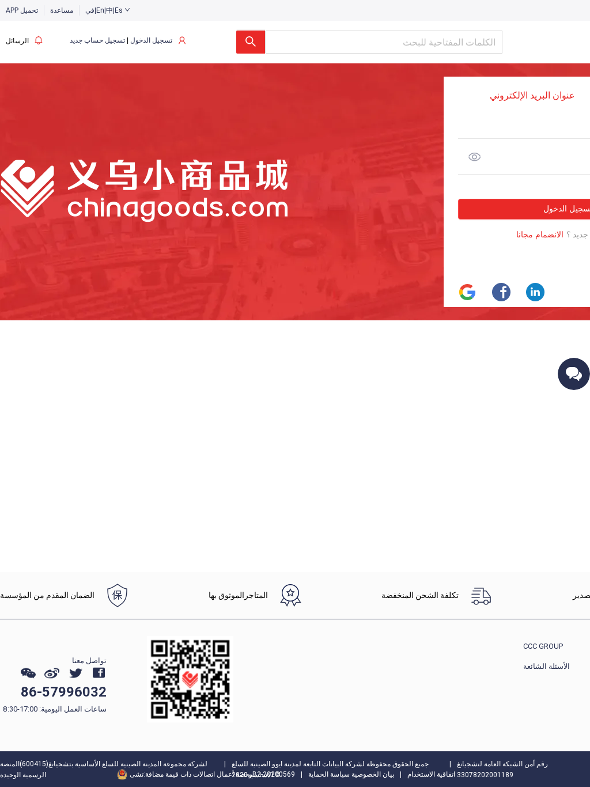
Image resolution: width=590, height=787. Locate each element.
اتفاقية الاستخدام (431, 774)
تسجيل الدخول (151, 40)
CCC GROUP (543, 646)
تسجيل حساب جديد (97, 40)
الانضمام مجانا (539, 234)
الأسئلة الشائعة (546, 666)
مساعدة (61, 10)
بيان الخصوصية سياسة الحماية (351, 774)
